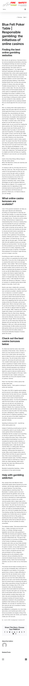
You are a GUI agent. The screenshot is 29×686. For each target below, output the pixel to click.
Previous (20, 17)
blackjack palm (6, 543)
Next (24, 17)
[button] (3, 659)
